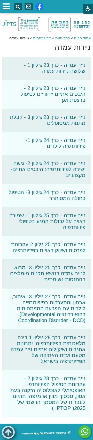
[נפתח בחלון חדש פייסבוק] (39, 6)
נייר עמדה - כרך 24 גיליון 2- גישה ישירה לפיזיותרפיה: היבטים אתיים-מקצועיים (48, 169)
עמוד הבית (82, 38)
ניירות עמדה (73, 47)
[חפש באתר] (18, 7)
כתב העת (62, 38)
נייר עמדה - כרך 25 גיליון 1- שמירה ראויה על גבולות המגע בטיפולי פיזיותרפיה (47, 221)
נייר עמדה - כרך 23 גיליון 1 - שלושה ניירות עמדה (55, 68)
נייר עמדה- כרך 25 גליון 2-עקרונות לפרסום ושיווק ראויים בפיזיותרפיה (48, 247)
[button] (8, 432)
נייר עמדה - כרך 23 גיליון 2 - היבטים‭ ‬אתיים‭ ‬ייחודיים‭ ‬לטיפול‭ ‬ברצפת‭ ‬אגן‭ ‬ (53, 94)
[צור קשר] (28, 6)
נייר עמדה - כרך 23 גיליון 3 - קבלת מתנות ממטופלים (48, 120)
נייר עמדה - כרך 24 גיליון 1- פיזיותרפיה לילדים (56, 143)
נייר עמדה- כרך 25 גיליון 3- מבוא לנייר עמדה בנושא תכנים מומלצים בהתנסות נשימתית (48, 273)
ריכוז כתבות (42, 38)
